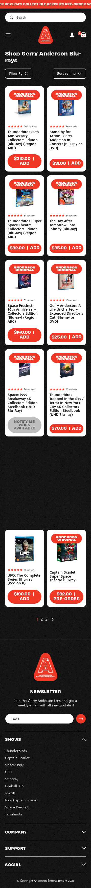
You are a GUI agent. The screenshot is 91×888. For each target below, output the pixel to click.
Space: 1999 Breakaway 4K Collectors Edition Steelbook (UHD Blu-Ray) (23, 403)
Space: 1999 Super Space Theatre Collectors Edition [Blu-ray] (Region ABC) (23, 499)
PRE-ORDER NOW (74, 4)
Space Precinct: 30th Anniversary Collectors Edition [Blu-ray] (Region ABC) (23, 314)
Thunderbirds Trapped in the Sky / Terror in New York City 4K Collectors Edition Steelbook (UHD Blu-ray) (66, 405)
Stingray (11, 779)
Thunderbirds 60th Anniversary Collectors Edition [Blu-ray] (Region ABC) (23, 140)
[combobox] (45, 17)
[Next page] (52, 619)
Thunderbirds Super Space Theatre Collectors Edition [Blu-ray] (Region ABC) (24, 229)
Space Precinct (17, 807)
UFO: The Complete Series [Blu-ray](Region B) (24, 579)
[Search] (11, 17)
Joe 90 (10, 793)
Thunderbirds (16, 750)
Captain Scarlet (17, 757)
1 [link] (37, 619)
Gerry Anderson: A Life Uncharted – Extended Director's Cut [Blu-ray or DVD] (66, 314)
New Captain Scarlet (21, 800)
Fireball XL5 (14, 786)
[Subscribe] (81, 719)
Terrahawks (13, 814)
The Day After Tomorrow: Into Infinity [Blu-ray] (63, 225)
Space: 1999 (14, 764)
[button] (8, 35)
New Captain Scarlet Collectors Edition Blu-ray (64, 492)
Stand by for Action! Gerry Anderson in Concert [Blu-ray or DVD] (66, 140)
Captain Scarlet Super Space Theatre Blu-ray (62, 576)
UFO (8, 771)
